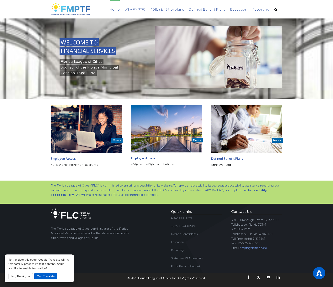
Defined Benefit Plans (227, 158)
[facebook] (249, 277)
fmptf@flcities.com (253, 248)
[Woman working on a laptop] (86, 106)
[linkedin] (278, 277)
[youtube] (268, 277)
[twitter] (258, 277)
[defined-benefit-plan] (246, 106)
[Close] (68, 260)
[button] (275, 9)
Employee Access (63, 158)
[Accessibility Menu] (319, 273)
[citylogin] (166, 106)
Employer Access (143, 158)
